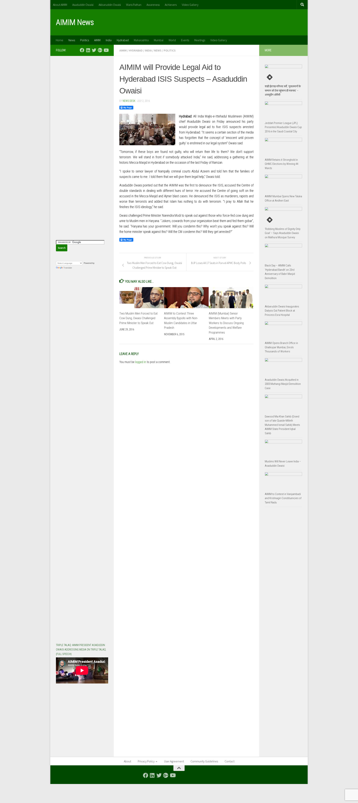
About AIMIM (60, 5)
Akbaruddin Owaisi (110, 5)
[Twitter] (94, 50)
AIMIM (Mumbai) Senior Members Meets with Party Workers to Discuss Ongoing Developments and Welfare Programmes (226, 323)
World (172, 40)
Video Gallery (190, 5)
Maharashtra (141, 40)
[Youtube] (106, 50)
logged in (140, 362)
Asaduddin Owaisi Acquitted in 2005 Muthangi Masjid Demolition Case (283, 384)
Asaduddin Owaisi (82, 5)
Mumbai (158, 40)
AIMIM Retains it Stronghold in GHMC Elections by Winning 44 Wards (281, 164)
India (109, 40)
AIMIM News (75, 22)
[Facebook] (82, 50)
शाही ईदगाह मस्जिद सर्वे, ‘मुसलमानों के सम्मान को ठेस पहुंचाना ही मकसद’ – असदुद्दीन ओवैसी (283, 90)
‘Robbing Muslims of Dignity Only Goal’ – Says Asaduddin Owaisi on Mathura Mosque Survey (282, 233)
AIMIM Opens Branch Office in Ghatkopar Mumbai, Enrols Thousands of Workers (281, 347)
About (127, 761)
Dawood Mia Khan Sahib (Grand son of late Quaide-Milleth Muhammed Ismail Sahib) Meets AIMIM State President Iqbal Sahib (282, 425)
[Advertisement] (82, 117)
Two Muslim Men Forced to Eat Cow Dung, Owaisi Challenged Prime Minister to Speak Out (138, 318)
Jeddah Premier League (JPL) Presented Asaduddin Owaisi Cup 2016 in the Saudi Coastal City (283, 127)
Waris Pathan (133, 5)
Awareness (153, 5)
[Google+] (100, 50)
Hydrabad (123, 40)
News (71, 40)
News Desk (129, 100)
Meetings (199, 40)
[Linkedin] (88, 50)
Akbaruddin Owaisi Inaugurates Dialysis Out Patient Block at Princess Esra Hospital (282, 311)
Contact (229, 761)
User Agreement (174, 761)
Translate (67, 268)
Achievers (171, 5)
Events (185, 40)
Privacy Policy (146, 761)
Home (59, 40)
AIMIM (97, 40)
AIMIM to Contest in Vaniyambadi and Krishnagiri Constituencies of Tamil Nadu (283, 498)
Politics (84, 40)
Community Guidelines (204, 761)
